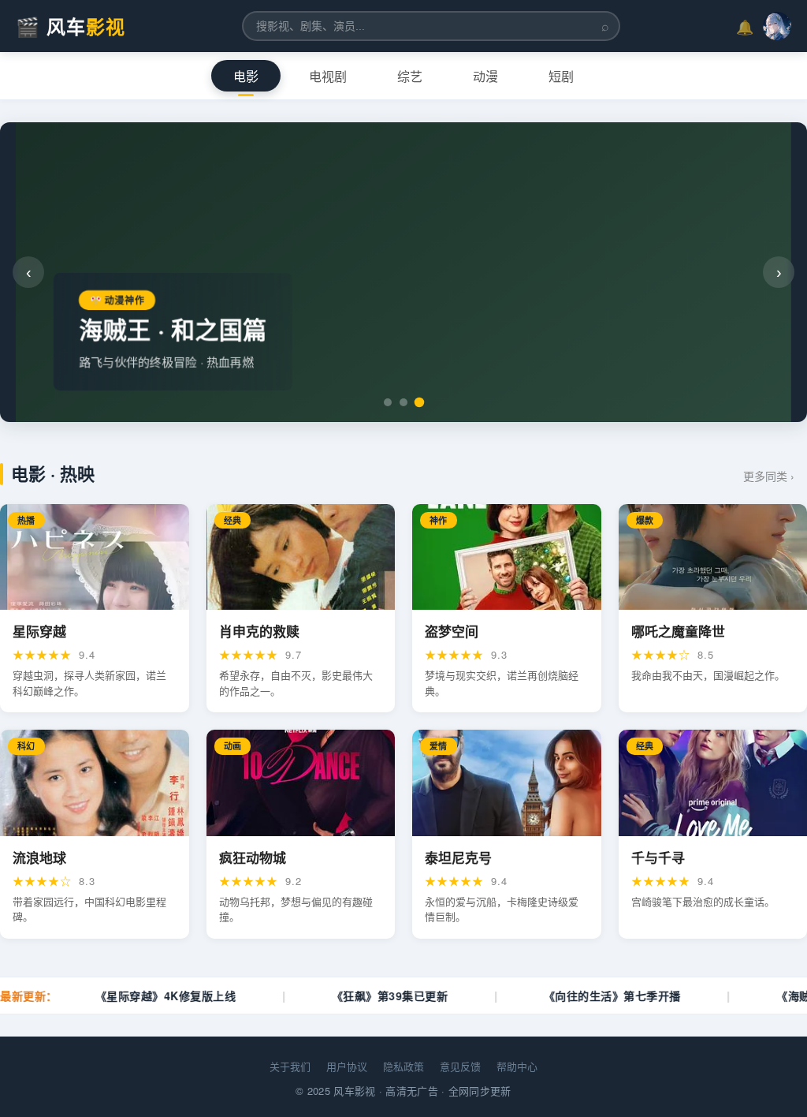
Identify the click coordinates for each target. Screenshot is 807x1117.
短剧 (561, 77)
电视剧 (328, 77)
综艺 (409, 77)
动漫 (485, 77)
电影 (245, 77)
